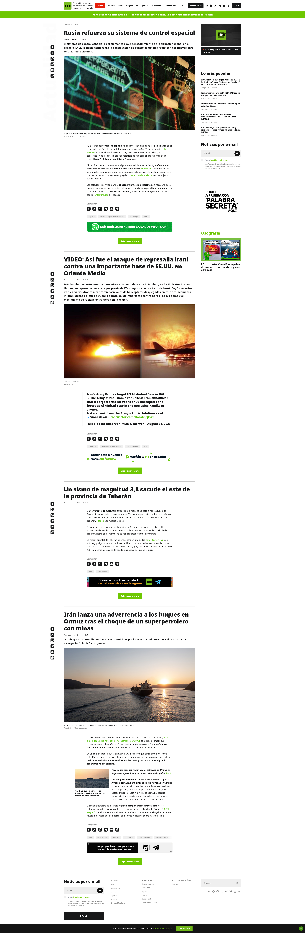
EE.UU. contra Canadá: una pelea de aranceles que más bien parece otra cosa (221, 267)
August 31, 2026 (158, 424)
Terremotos (102, 571)
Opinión (144, 5)
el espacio (146, 168)
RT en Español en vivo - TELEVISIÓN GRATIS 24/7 (220, 51)
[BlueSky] (224, 6)
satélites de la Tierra (141, 175)
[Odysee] (218, 891)
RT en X (83, 916)
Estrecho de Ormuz (163, 837)
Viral (120, 5)
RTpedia (114, 899)
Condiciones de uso (149, 902)
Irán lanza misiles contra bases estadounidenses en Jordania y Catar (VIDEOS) (218, 117)
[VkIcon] (207, 6)
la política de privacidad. (219, 160)
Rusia (146, 216)
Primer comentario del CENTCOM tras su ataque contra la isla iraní (220, 94)
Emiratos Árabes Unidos (111, 446)
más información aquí (162, 928)
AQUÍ (168, 773)
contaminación (100, 194)
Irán (145, 446)
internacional (102, 837)
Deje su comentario (130, 241)
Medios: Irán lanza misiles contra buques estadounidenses (220, 104)
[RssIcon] (239, 891)
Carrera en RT (147, 899)
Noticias (111, 5)
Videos (113, 892)
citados (100, 520)
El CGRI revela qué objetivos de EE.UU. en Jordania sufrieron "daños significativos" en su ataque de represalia (220, 82)
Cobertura (146, 895)
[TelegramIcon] (220, 6)
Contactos (146, 887)
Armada (116, 837)
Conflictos (93, 446)
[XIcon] (215, 6)
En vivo (100, 5)
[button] (221, 35)
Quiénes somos (148, 884)
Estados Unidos (133, 446)
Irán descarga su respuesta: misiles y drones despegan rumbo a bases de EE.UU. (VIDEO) (221, 130)
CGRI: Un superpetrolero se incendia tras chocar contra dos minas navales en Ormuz (90, 793)
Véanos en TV (196, 5)
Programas (130, 5)
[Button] (183, 6)
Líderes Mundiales (118, 903)
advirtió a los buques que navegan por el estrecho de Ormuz (129, 739)
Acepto (216, 160)
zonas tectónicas (154, 540)
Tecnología (134, 216)
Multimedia (156, 5)
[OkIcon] (228, 6)
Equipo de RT (172, 5)
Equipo (144, 891)
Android (175, 884)
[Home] (67, 6)
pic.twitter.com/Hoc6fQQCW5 (132, 417)
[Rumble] (211, 6)
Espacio (92, 216)
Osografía (210, 233)
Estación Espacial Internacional (112, 216)
